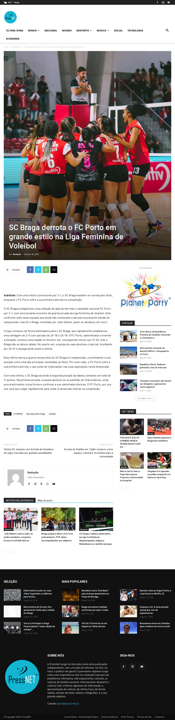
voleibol (52, 413)
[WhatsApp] (46, 269)
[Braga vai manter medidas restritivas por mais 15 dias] (70, 611)
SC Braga (152, 467)
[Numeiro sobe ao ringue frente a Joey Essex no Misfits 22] (128, 595)
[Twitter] (38, 269)
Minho (32, 30)
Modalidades (25, 219)
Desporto (82, 30)
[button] (167, 30)
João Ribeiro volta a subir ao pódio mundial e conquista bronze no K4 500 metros (18, 537)
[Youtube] (168, 2)
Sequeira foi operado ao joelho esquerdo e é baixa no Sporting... (158, 474)
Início (6, 46)
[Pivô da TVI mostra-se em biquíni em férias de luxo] (70, 628)
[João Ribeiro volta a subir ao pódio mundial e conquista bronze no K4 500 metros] (21, 519)
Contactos (159, 716)
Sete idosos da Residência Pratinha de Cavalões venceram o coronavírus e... (155, 335)
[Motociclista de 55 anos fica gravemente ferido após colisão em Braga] (12, 611)
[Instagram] (163, 2)
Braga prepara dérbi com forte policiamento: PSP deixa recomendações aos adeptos (57, 537)
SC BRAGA (18, 413)
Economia (12, 38)
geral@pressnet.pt (68, 703)
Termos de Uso (144, 716)
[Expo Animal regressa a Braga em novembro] (159, 427)
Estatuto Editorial (110, 716)
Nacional (50, 30)
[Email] (53, 269)
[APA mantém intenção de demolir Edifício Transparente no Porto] (128, 352)
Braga (151, 433)
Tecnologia (135, 30)
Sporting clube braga (35, 413)
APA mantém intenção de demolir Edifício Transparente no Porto (154, 351)
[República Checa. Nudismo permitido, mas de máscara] (128, 369)
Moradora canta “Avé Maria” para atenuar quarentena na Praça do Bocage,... (95, 593)
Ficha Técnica (127, 716)
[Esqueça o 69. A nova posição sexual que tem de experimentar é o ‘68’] (128, 611)
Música (101, 30)
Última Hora (14, 30)
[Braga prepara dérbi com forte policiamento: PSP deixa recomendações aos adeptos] (58, 519)
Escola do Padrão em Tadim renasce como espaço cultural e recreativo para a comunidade (88, 453)
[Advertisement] (58, 284)
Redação (17, 254)
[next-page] (11, 551)
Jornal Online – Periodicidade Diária (81, 716)
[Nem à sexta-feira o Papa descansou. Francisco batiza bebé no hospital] (132, 460)
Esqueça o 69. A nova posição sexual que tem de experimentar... (154, 610)
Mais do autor (45, 500)
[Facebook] (157, 2)
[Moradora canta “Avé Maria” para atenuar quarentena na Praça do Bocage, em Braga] (70, 595)
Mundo (67, 30)
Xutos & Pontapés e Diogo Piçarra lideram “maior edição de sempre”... (39, 626)
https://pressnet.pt (36, 477)
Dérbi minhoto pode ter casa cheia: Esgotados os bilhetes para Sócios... (38, 593)
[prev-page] (6, 551)
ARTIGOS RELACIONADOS (19, 500)
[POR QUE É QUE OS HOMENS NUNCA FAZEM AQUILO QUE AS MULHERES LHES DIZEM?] (132, 427)
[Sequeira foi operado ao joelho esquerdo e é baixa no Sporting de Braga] (159, 460)
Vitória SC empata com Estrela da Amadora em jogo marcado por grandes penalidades (28, 451)
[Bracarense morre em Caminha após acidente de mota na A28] (128, 628)
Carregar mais (144, 398)
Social (118, 30)
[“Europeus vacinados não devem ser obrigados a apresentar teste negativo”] (128, 385)
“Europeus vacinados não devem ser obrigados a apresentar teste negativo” (155, 384)
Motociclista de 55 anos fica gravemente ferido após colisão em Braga (39, 610)
